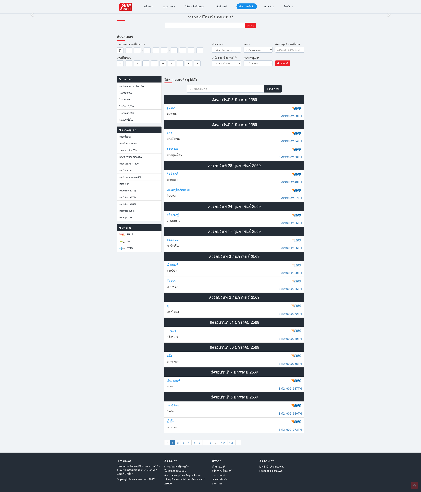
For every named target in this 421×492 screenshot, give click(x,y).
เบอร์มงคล (169, 6)
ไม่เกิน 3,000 (125, 92)
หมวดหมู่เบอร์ (252, 57)
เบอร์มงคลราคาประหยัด (131, 86)
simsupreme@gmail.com (186, 475)
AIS (128, 241)
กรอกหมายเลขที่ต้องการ (131, 44)
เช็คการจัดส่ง (246, 6)
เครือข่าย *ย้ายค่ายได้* (224, 57)
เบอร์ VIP (124, 183)
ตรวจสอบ (272, 89)
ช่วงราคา (217, 44)
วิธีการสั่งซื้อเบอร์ (195, 6)
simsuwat (277, 471)
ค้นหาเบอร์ (282, 63)
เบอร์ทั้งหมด (125, 136)
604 (223, 442)
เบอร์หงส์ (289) (127, 210)
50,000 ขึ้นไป (126, 119)
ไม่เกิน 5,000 (125, 99)
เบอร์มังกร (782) (127, 190)
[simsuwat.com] (125, 6)
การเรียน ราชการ (128, 143)
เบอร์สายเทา (125, 170)
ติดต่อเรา (289, 6)
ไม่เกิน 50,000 (126, 113)
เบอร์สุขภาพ (125, 217)
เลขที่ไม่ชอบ (124, 57)
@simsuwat (277, 466)
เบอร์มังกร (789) (127, 204)
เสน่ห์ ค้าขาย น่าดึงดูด (130, 156)
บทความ (269, 6)
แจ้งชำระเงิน (222, 6)
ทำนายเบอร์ (218, 466)
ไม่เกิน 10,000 (126, 106)
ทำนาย (250, 25)
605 (231, 442)
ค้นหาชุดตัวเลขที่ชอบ (287, 44)
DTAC (129, 248)
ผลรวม (247, 44)
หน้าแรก (148, 6)
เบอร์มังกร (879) (127, 197)
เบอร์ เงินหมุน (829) (129, 163)
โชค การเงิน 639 (128, 150)
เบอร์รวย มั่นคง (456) (130, 177)
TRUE (129, 234)
